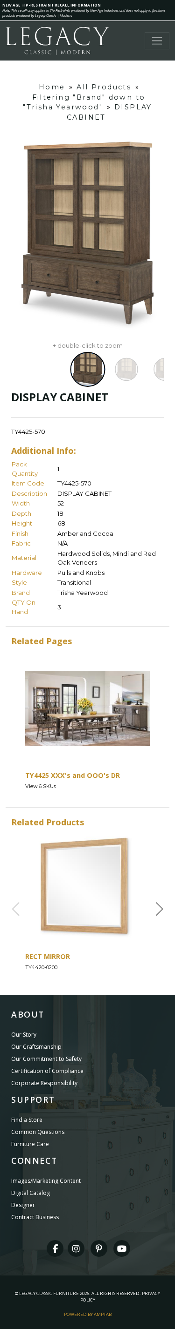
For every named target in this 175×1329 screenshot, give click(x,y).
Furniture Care (30, 1144)
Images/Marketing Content (46, 1181)
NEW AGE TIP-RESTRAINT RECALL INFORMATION (51, 4)
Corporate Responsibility (44, 1083)
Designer (23, 1205)
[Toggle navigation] (157, 40)
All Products (104, 87)
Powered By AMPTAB (88, 1314)
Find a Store (26, 1120)
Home (52, 87)
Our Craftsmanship (36, 1047)
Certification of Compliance (47, 1071)
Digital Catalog (30, 1193)
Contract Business (35, 1217)
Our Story (23, 1035)
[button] (159, 909)
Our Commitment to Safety (46, 1059)
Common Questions (37, 1132)
